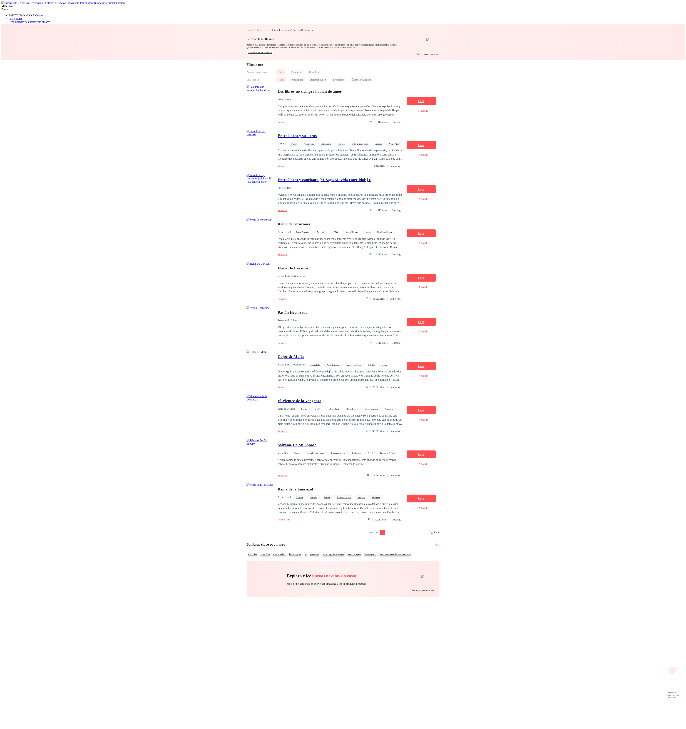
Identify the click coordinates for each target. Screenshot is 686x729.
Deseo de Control (387, 453)
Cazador (299, 497)
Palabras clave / (263, 30)
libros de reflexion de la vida (260, 52)
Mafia (368, 232)
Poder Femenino (303, 232)
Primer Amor (394, 144)
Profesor (341, 144)
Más (437, 544)
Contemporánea (371, 409)
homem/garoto (295, 554)
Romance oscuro (338, 453)
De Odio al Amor (384, 232)
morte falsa (265, 554)
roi (306, 554)
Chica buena (326, 144)
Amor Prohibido (354, 365)
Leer (421, 101)
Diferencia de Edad (360, 144)
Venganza (389, 409)
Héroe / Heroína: (352, 232)
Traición (317, 409)
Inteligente (356, 453)
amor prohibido (279, 554)
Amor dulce (309, 144)
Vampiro (361, 497)
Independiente (334, 409)
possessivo (314, 554)
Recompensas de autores (22, 21)
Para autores (15, 18)
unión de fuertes (354, 554)
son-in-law (252, 554)
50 (424, 532)
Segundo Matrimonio (315, 453)
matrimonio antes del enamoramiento (395, 554)
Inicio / (251, 30)
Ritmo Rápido (352, 409)
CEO (336, 232)
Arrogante (376, 497)
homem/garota (370, 554)
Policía (370, 453)
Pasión (294, 144)
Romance (282, 122)
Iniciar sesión (117, 2)
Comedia (313, 497)
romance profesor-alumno (333, 554)
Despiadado (315, 365)
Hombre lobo (284, 519)
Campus (378, 144)
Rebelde (371, 365)
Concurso (40, 15)
